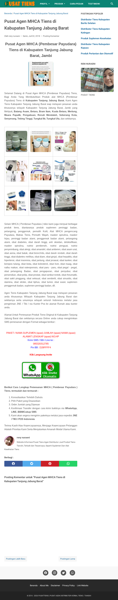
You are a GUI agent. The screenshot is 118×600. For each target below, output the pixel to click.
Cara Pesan (76, 4)
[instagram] (54, 573)
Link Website (82, 585)
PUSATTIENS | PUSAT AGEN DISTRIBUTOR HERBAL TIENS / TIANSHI (64, 596)
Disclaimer (55, 585)
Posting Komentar (51, 36)
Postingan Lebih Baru (15, 559)
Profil (44, 4)
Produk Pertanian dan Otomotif (97, 53)
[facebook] (13, 464)
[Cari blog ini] (112, 3)
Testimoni (94, 4)
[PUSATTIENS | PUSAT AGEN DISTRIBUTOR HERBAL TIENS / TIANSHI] (19, 3)
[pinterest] (50, 464)
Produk (59, 4)
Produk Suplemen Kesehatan (96, 38)
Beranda (34, 585)
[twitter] (32, 464)
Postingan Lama (67, 559)
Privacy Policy (68, 585)
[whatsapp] (68, 464)
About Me (44, 585)
